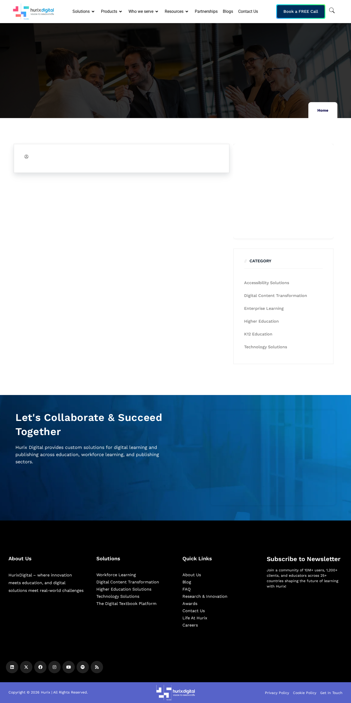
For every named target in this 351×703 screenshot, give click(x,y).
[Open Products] (120, 11)
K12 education (258, 334)
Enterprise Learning (264, 308)
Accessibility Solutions (266, 282)
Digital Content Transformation (275, 295)
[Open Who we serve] (157, 11)
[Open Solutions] (93, 11)
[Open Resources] (187, 11)
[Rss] (97, 667)
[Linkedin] (12, 667)
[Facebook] (40, 667)
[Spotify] (83, 667)
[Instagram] (54, 667)
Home (322, 110)
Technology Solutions (265, 346)
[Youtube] (68, 667)
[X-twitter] (26, 667)
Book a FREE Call (300, 11)
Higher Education (261, 321)
